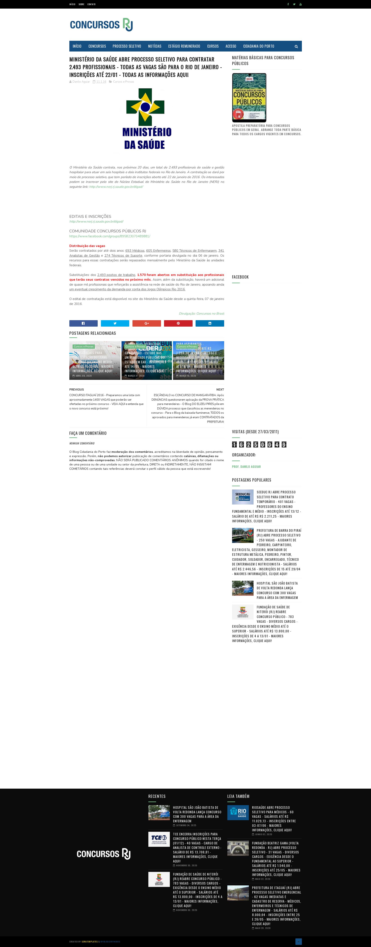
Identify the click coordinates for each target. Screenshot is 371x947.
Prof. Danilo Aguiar (246, 466)
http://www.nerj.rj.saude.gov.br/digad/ (116, 187)
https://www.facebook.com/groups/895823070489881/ (109, 236)
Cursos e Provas (123, 82)
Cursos (213, 46)
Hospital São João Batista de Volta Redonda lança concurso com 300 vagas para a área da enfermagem (277, 590)
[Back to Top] (298, 941)
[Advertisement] (224, 24)
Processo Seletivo (127, 46)
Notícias (154, 46)
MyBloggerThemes (110, 941)
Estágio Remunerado (184, 46)
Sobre (81, 4)
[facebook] (288, 4)
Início (72, 4)
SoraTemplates (90, 941)
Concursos (97, 46)
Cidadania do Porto (258, 46)
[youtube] (300, 4)
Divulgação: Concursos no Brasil (201, 313)
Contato (91, 4)
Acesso (231, 46)
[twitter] (294, 4)
